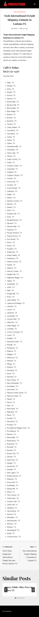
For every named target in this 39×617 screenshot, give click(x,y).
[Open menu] (35, 4)
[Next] (33, 589)
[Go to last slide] (5, 589)
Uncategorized (19, 12)
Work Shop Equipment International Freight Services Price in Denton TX (9, 555)
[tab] (15, 597)
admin (15, 28)
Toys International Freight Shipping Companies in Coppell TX (29, 553)
